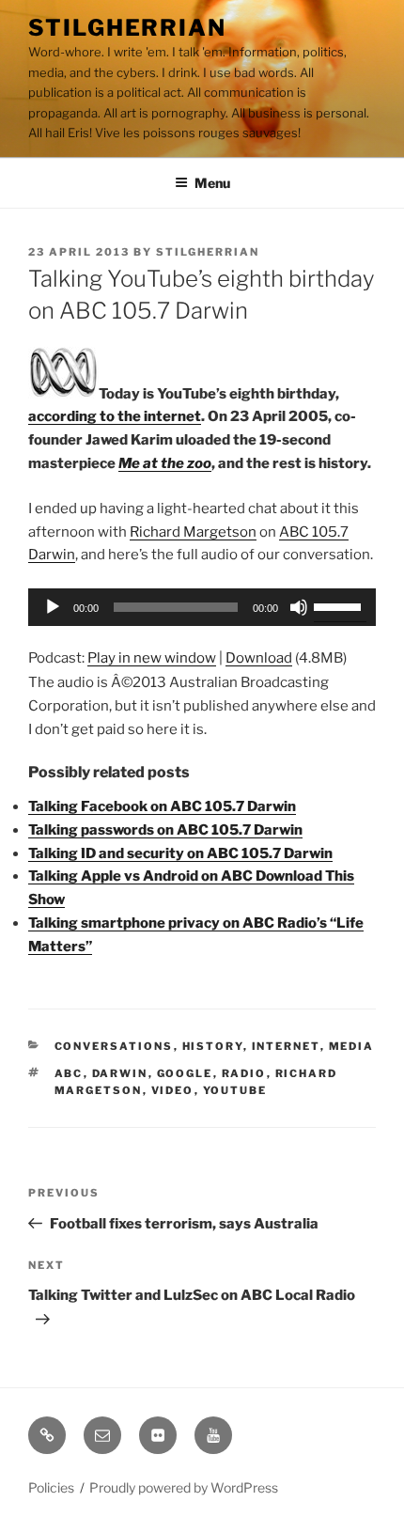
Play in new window (151, 657)
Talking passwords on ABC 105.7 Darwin (165, 829)
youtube (235, 1090)
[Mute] (298, 607)
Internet (286, 1046)
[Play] (52, 607)
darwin (120, 1073)
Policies (51, 1487)
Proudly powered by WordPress (183, 1487)
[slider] (340, 605)
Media (352, 1046)
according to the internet (114, 416)
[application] (202, 607)
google (185, 1073)
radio (244, 1073)
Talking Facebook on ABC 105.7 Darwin (162, 806)
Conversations (114, 1046)
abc (69, 1073)
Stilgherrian (127, 27)
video (172, 1090)
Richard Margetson (193, 532)
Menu (212, 183)
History (212, 1046)
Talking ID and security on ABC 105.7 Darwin (180, 853)
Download (258, 657)
